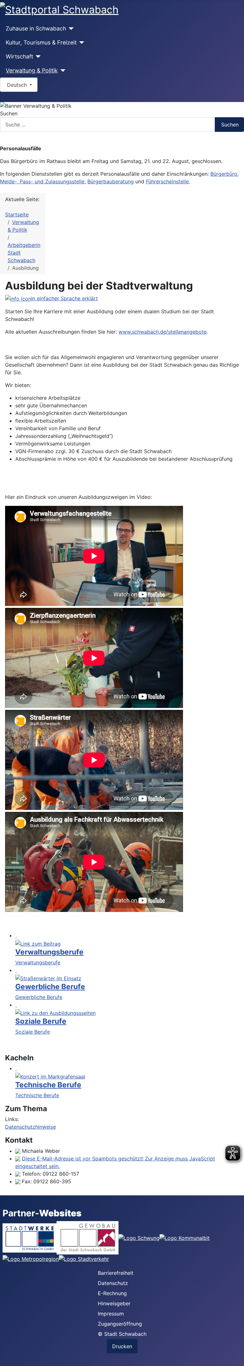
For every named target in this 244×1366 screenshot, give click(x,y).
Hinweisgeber (114, 1303)
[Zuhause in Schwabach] (70, 28)
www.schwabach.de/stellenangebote (163, 332)
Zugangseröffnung (120, 1324)
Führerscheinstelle (167, 181)
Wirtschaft (19, 56)
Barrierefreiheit (115, 1273)
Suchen (8, 113)
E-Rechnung (112, 1293)
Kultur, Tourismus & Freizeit (41, 42)
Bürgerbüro (223, 174)
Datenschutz (113, 1283)
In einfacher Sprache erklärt (64, 298)
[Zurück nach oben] (236, 1358)
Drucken (122, 1346)
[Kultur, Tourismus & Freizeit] (81, 42)
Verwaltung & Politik (32, 70)
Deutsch (16, 85)
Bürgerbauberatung (110, 181)
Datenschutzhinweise (30, 1127)
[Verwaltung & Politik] (62, 70)
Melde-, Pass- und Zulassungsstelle (42, 181)
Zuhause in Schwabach (36, 28)
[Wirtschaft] (37, 56)
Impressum (111, 1313)
